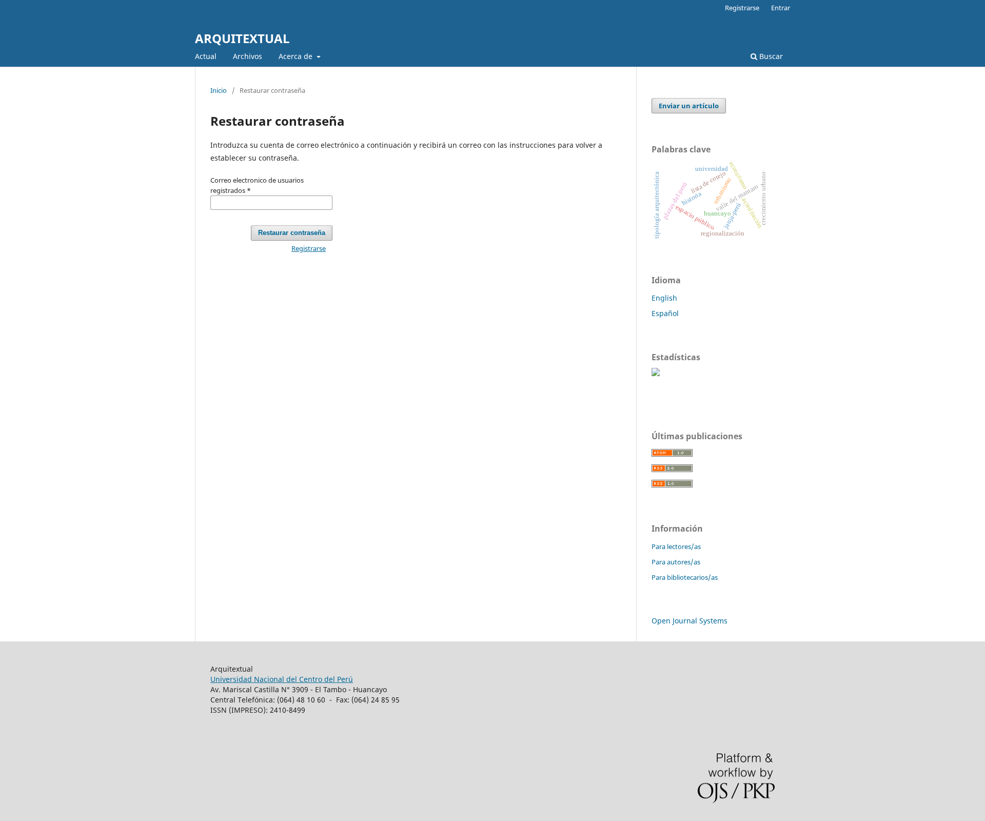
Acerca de (296, 56)
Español (665, 313)
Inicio (218, 90)
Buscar (770, 56)
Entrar (780, 7)
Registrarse (742, 7)
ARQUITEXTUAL (242, 38)
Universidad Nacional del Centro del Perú (281, 679)
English (664, 298)
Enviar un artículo (689, 105)
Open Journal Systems (689, 620)
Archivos (247, 56)
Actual (205, 56)
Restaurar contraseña (291, 233)
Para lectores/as (676, 546)
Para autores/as (676, 561)
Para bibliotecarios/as (685, 577)
